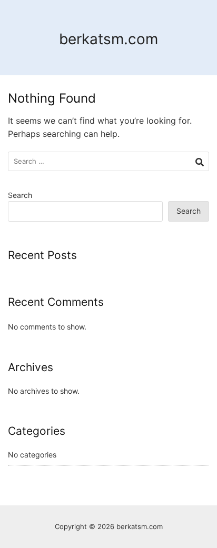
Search (20, 195)
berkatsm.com (108, 39)
